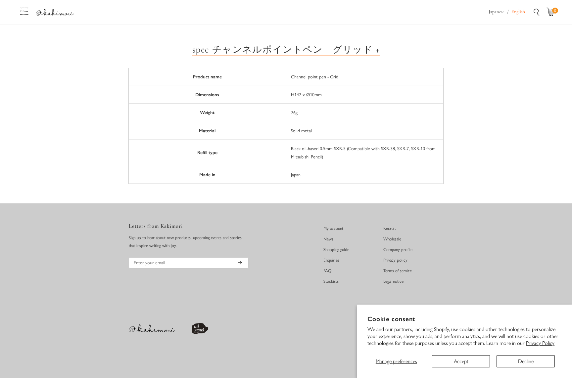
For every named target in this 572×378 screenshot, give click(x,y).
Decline (526, 361)
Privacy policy (395, 260)
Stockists (331, 281)
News (328, 238)
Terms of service (397, 270)
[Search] (536, 12)
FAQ (327, 270)
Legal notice (393, 281)
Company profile (397, 249)
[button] (552, 12)
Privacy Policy (540, 343)
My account (333, 228)
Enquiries (331, 260)
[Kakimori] (55, 12)
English (518, 12)
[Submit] (240, 262)
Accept (461, 361)
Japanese (496, 12)
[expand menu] (24, 10)
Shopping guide (336, 249)
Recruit (389, 228)
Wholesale (392, 238)
